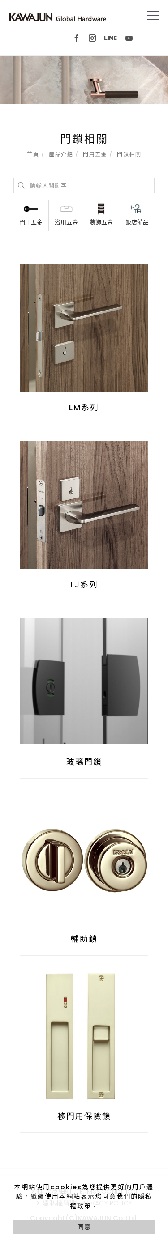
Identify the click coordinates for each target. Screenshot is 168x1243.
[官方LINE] (111, 39)
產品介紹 (61, 154)
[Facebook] (76, 39)
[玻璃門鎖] (84, 680)
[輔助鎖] (84, 859)
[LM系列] (84, 327)
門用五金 (95, 154)
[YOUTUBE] (129, 39)
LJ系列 (84, 584)
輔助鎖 (84, 939)
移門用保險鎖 (84, 1116)
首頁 (33, 154)
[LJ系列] (84, 504)
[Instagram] (92, 39)
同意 (84, 1226)
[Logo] (58, 17)
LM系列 (84, 407)
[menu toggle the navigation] (153, 15)
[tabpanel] (84, 80)
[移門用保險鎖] (84, 1036)
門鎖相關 (129, 154)
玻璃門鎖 (84, 761)
